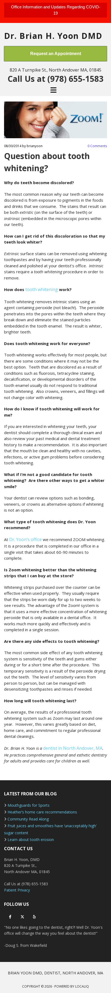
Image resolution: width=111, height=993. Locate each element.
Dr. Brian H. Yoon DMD (53, 35)
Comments (97, 146)
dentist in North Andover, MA (72, 748)
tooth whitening (42, 289)
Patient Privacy (17, 890)
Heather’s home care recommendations (42, 812)
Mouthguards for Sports (29, 805)
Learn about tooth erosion (31, 839)
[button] (55, 10)
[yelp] (34, 917)
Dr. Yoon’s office (26, 539)
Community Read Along (28, 819)
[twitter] (22, 917)
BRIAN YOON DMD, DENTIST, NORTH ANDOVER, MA (55, 972)
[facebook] (10, 917)
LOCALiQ (82, 986)
